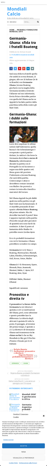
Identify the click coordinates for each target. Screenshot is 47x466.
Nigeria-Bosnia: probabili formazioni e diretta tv (22, 357)
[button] (44, 416)
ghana (25, 363)
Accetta (23, 446)
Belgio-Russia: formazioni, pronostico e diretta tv (24, 351)
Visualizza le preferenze (23, 458)
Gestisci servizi (8, 440)
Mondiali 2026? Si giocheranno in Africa (29, 396)
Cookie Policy (13, 463)
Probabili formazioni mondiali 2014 (23, 31)
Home (11, 30)
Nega (23, 452)
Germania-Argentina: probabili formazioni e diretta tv (28, 409)
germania (15, 363)
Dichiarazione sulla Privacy (28, 463)
